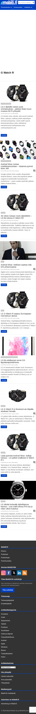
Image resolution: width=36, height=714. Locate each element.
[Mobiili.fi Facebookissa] (8, 573)
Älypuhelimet (5, 620)
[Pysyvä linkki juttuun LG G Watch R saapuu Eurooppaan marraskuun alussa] (18, 299)
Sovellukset (5, 630)
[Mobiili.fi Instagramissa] (3, 573)
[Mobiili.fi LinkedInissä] (19, 573)
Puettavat (8, 103)
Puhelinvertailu (6, 561)
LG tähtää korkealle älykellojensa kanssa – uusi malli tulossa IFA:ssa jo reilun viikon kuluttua (17, 506)
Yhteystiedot (5, 683)
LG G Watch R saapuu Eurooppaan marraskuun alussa (16, 315)
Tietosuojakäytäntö (7, 600)
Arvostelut (4, 614)
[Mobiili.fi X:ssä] (14, 573)
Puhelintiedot (6, 7)
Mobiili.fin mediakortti (8, 693)
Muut (2, 261)
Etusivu (3, 551)
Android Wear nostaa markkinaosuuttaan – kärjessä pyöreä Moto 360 (17, 166)
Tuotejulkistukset (13, 357)
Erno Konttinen (15, 170)
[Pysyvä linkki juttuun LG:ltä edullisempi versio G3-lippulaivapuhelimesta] (18, 346)
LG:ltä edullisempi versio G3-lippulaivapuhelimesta (13, 361)
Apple (3, 644)
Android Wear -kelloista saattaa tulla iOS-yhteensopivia (16, 266)
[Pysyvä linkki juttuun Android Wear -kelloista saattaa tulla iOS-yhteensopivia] (18, 250)
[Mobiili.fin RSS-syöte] (24, 573)
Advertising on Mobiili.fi (9, 703)
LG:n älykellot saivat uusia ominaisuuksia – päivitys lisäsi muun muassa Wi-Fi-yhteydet (16, 109)
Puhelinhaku (5, 557)
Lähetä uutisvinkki (7, 676)
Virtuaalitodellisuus (7, 637)
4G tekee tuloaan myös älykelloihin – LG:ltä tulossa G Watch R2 (16, 217)
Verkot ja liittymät (7, 634)
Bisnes (3, 650)
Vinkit (3, 617)
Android (3, 103)
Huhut (3, 657)
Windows (4, 647)
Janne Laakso (16, 269)
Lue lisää (4, 135)
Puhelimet (4, 554)
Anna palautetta (6, 679)
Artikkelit (27, 7)
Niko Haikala (15, 113)
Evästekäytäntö (6, 603)
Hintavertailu (18, 7)
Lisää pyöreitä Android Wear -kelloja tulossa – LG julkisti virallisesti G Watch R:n (17, 458)
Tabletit (3, 624)
